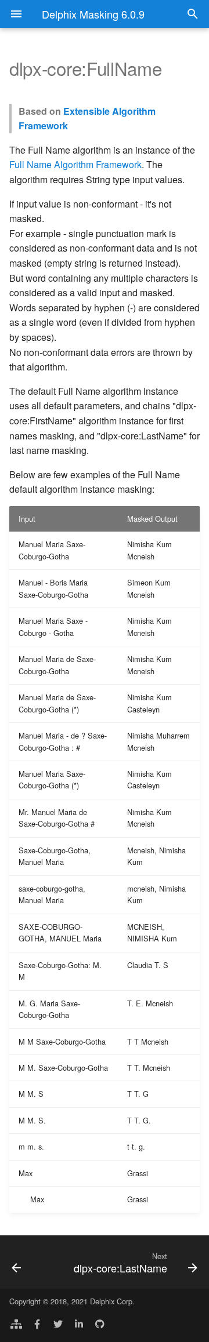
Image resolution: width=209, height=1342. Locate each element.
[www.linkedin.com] (79, 1323)
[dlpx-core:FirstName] (27, 1262)
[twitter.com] (58, 1323)
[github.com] (100, 1323)
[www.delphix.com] (16, 1323)
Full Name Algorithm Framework (75, 164)
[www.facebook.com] (37, 1323)
